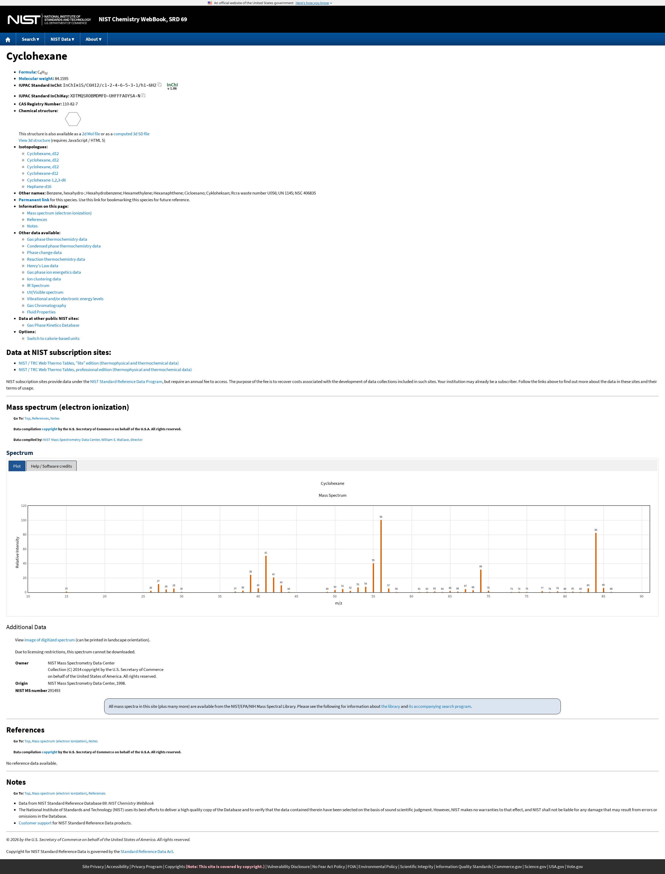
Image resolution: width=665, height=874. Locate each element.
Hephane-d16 (39, 186)
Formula (27, 72)
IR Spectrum (38, 285)
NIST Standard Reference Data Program (126, 381)
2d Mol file (91, 134)
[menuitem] (8, 39)
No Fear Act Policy (328, 866)
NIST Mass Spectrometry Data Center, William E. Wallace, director (93, 439)
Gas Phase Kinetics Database (53, 325)
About (92, 39)
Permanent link (34, 200)
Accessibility (118, 866)
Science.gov (535, 866)
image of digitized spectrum (49, 640)
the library (390, 706)
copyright (49, 429)
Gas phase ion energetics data (54, 272)
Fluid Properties (41, 312)
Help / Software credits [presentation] (51, 466)
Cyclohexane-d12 (42, 173)
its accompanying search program (440, 706)
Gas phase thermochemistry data (57, 239)
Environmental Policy (377, 866)
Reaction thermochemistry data (56, 259)
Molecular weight (36, 78)
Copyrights (175, 866)
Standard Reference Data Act (147, 851)
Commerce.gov (508, 866)
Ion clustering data (44, 279)
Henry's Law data (42, 265)
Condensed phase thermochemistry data (64, 246)
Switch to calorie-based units (53, 338)
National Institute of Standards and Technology (49, 19)
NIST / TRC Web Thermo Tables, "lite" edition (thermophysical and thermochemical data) (99, 363)
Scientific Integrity (416, 866)
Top (27, 418)
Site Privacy (93, 866)
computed (123, 134)
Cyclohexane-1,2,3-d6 (46, 180)
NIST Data (61, 39)
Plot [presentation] (17, 466)
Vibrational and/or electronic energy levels (65, 298)
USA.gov (556, 866)
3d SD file (141, 134)
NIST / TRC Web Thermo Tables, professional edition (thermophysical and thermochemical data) (105, 369)
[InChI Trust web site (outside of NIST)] (172, 89)
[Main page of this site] (8, 39)
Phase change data (44, 252)
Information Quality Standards (463, 866)
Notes (32, 226)
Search (29, 39)
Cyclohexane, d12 (43, 153)
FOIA (352, 866)
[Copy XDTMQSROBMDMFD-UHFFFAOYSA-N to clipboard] (143, 97)
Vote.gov (575, 866)
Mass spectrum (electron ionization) (59, 213)
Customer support (35, 823)
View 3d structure (34, 140)
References (37, 219)
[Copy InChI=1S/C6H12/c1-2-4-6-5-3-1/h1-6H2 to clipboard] (159, 86)
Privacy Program (146, 866)
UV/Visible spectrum (45, 292)
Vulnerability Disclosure (288, 866)
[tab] (17, 466)
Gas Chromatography (46, 305)
